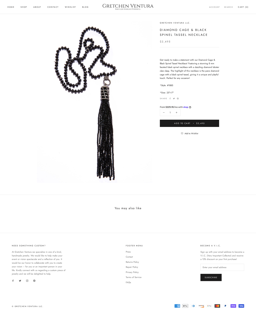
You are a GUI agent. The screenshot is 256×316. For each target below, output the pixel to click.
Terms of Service (133, 277)
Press (128, 251)
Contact (53, 7)
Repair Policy (132, 267)
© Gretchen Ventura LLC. (27, 306)
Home (10, 7)
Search (228, 7)
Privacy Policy (132, 272)
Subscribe (211, 277)
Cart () (243, 7)
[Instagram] (27, 280)
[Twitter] (174, 98)
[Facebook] (170, 98)
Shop (24, 7)
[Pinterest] (178, 98)
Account (214, 7)
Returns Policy (132, 262)
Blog (85, 7)
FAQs (128, 282)
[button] (189, 133)
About (37, 7)
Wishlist (70, 7)
